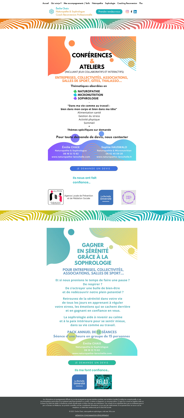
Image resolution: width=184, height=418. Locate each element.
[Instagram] (127, 11)
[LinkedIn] (135, 11)
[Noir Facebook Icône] (131, 11)
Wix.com (112, 411)
